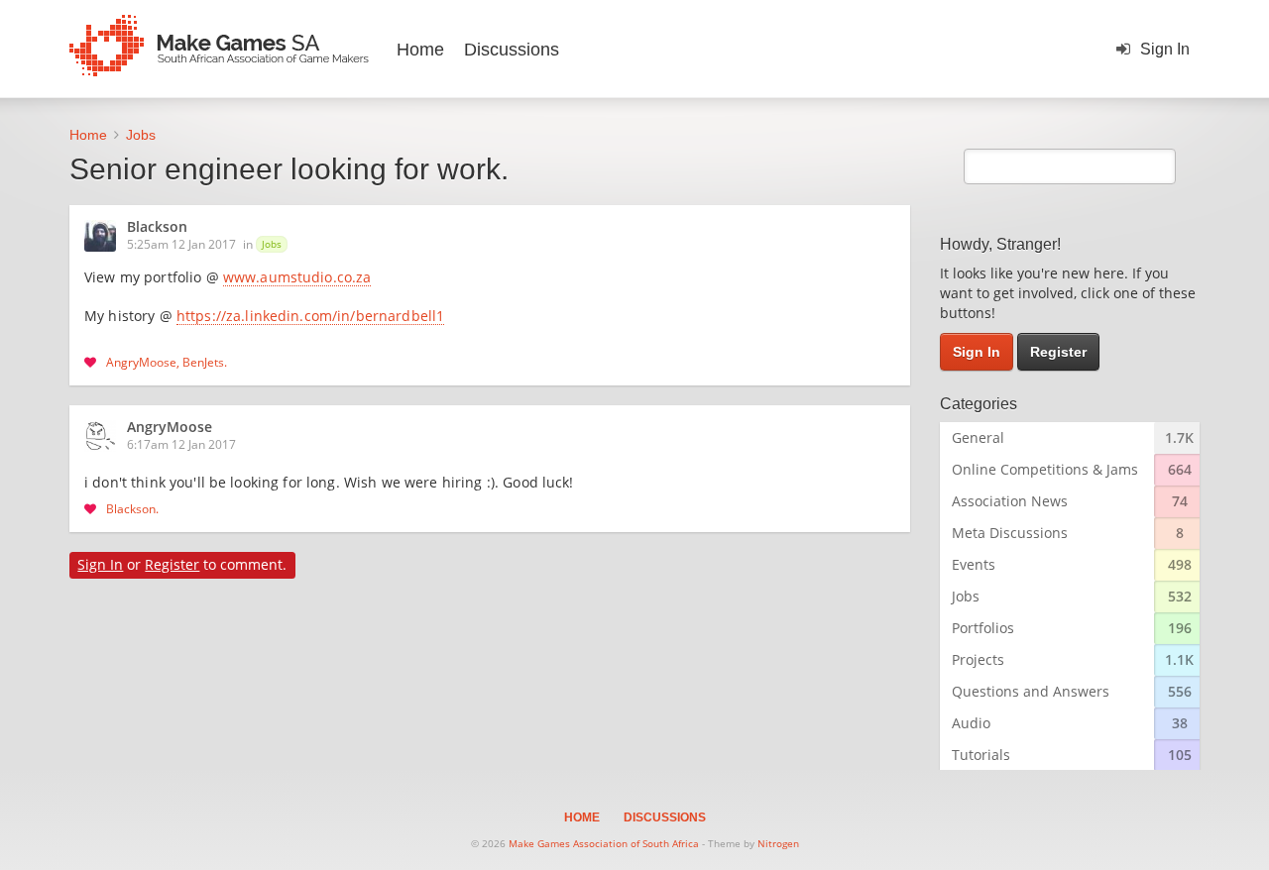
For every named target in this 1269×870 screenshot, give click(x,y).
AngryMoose (141, 362)
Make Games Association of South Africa (604, 843)
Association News (1010, 500)
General (978, 437)
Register (172, 564)
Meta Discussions (1010, 532)
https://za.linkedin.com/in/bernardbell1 (310, 317)
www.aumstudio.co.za (297, 278)
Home (420, 49)
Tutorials (981, 754)
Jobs (272, 244)
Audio (971, 722)
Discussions (511, 49)
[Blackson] (106, 236)
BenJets (203, 362)
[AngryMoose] (106, 436)
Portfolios (983, 627)
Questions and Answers (1030, 691)
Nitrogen (778, 843)
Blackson (157, 228)
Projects (978, 659)
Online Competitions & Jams (1045, 469)
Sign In (1165, 49)
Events (973, 564)
